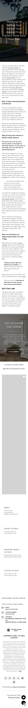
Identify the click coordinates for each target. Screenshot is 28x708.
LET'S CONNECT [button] (14, 351)
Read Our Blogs (8, 512)
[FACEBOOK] (5, 678)
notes (23, 276)
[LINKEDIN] (14, 678)
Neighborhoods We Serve (11, 514)
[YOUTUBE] (22, 678)
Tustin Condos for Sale (10, 575)
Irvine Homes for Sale (10, 531)
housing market (13, 68)
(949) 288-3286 (10, 614)
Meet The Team (8, 510)
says (3, 259)
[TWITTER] (18, 678)
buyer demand (16, 87)
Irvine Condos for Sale (10, 533)
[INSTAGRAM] (9, 678)
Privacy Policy (14, 697)
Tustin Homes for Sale (10, 573)
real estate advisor (8, 199)
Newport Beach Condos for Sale (13, 556)
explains (5, 177)
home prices (10, 77)
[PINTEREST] (14, 682)
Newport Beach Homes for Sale (12, 555)
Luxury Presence (19, 687)
